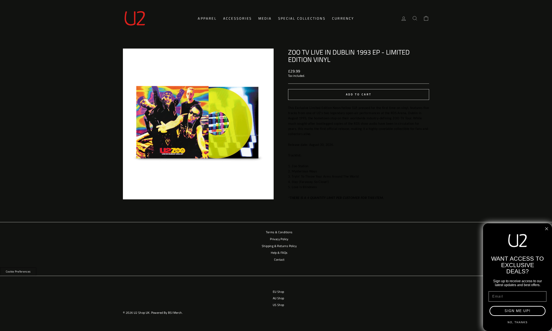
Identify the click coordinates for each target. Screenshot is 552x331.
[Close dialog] (546, 228)
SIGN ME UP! (517, 311)
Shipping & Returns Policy (279, 246)
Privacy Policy (279, 239)
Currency (343, 18)
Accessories (237, 18)
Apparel (207, 18)
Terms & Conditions (279, 232)
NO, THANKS (518, 322)
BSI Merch (175, 313)
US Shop (278, 305)
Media (265, 18)
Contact (279, 259)
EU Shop (278, 292)
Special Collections (302, 18)
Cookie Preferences (18, 271)
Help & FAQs (279, 252)
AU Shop (278, 298)
